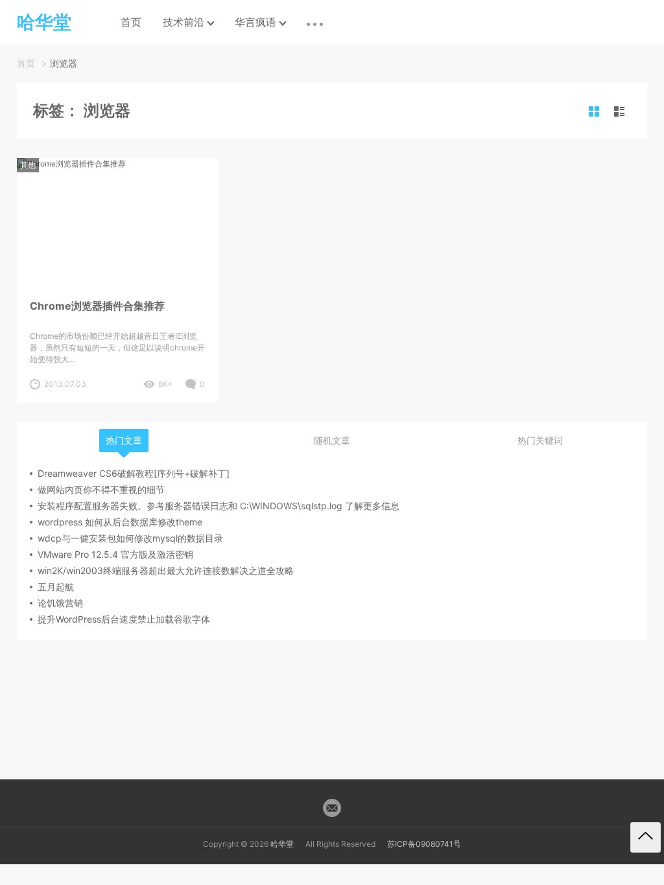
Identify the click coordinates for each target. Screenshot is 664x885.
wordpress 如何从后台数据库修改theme (120, 521)
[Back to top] (645, 837)
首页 (131, 22)
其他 (28, 165)
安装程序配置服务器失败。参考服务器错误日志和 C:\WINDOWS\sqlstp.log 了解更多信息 (218, 505)
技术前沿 (183, 22)
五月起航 (56, 586)
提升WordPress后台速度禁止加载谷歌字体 (124, 619)
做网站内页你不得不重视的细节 (101, 489)
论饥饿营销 (60, 602)
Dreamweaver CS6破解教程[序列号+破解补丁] (134, 473)
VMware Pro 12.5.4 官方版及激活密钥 (115, 554)
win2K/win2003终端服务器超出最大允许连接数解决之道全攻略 (166, 570)
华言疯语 (255, 22)
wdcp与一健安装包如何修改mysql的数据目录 (130, 538)
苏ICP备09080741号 (424, 844)
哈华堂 (282, 844)
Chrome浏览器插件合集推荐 (97, 305)
